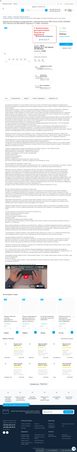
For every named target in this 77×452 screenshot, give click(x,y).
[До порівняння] (13, 314)
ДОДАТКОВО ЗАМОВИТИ (40, 57)
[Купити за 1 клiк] (9, 314)
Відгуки (26, 98)
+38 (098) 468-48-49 (54, 11)
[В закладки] (16, 314)
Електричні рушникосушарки (66, 435)
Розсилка (37, 423)
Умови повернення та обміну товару (26, 443)
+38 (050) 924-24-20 (54, 9)
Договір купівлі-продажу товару (25, 435)
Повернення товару (40, 428)
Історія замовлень (25, 426)
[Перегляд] (6, 314)
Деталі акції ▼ (44, 39)
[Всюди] (43, 10)
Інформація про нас (40, 434)
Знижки (15, 3)
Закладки (23, 428)
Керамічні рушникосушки (52, 435)
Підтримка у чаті (53, 98)
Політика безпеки (39, 440)
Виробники (51, 423)
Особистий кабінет (69, 4)
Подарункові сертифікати (51, 426)
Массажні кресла (66, 438)
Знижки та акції (25, 438)
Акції (63, 426)
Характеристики (16, 98)
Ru (58, 3)
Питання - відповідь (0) (39, 98)
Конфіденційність (39, 442)
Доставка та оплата (7, 3)
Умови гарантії (25, 440)
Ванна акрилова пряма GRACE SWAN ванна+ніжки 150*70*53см (19, 366)
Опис (6, 98)
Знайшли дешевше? (64, 36)
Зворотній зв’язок (39, 426)
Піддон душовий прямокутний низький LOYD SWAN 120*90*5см (43, 346)
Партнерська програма (68, 423)
